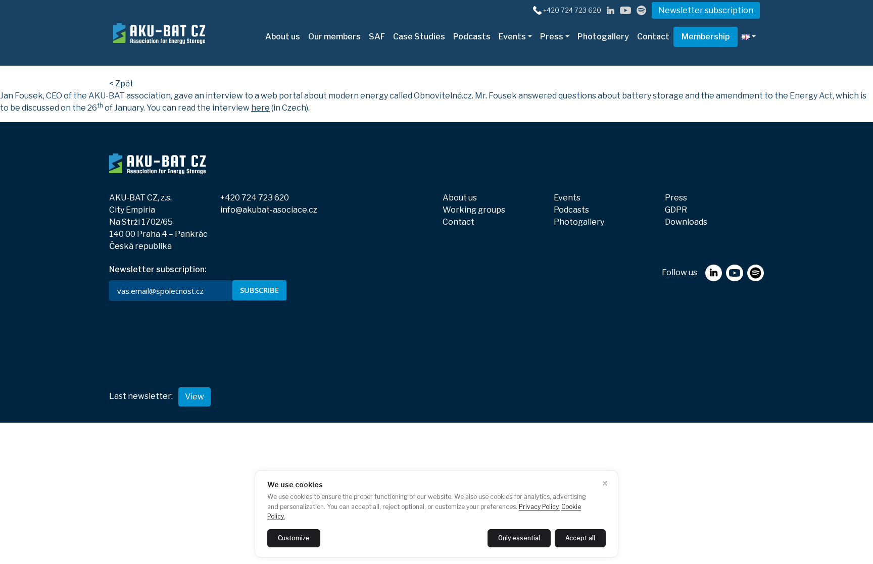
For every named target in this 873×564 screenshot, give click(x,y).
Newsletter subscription (705, 10)
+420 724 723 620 (572, 10)
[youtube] (625, 10)
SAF (377, 36)
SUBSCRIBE (259, 290)
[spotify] (641, 10)
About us (282, 36)
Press (551, 36)
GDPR (676, 210)
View (194, 396)
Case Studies (419, 36)
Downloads (686, 222)
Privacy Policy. (539, 506)
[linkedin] (610, 10)
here (260, 108)
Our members (334, 36)
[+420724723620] (537, 10)
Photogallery (603, 36)
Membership (706, 36)
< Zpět (121, 83)
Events (512, 36)
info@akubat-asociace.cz (268, 210)
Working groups (474, 210)
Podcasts (472, 36)
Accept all (580, 538)
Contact (653, 36)
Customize (294, 538)
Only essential (519, 538)
